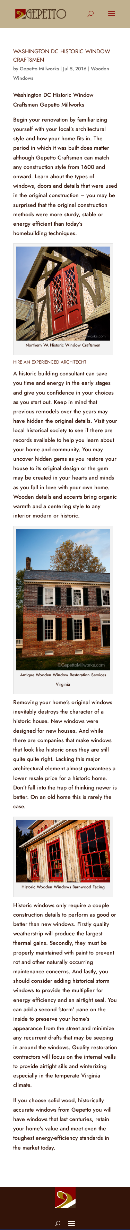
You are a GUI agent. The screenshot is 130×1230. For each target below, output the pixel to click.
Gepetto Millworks (39, 68)
